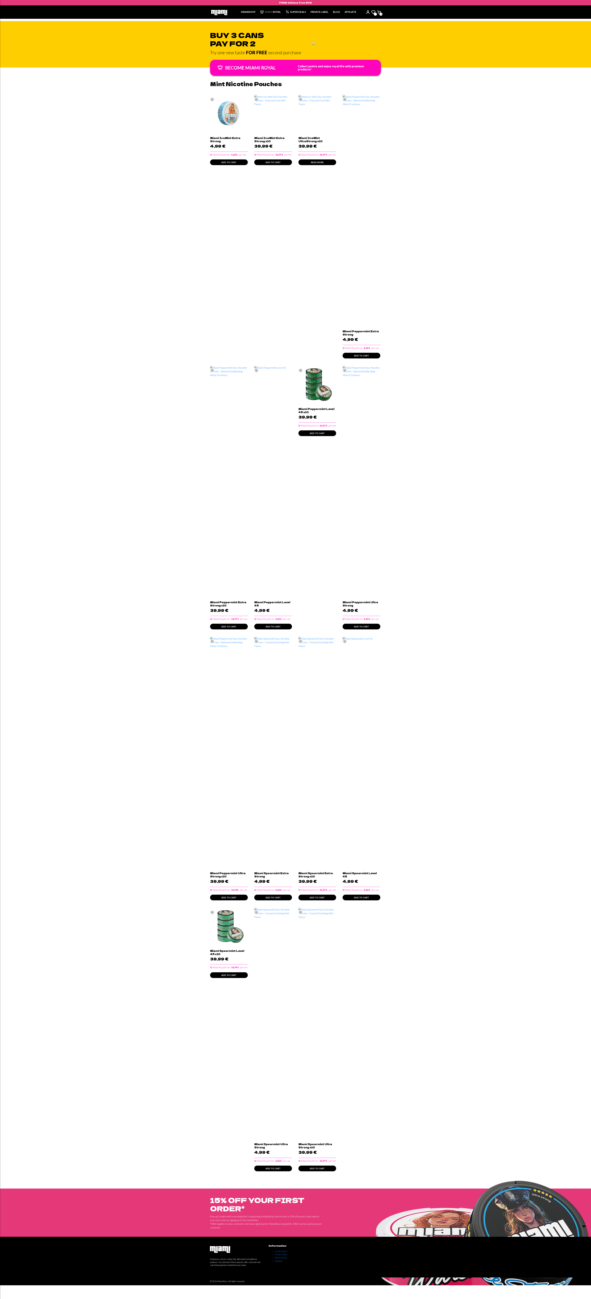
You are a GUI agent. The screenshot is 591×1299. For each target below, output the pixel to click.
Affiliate (350, 11)
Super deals (298, 11)
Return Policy (281, 1257)
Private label (319, 11)
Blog (336, 11)
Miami (273, 11)
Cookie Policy (281, 1251)
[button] (212, 99)
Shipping (278, 1261)
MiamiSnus (222, 1281)
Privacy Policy (281, 1254)
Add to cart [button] (228, 162)
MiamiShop (248, 11)
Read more (317, 162)
